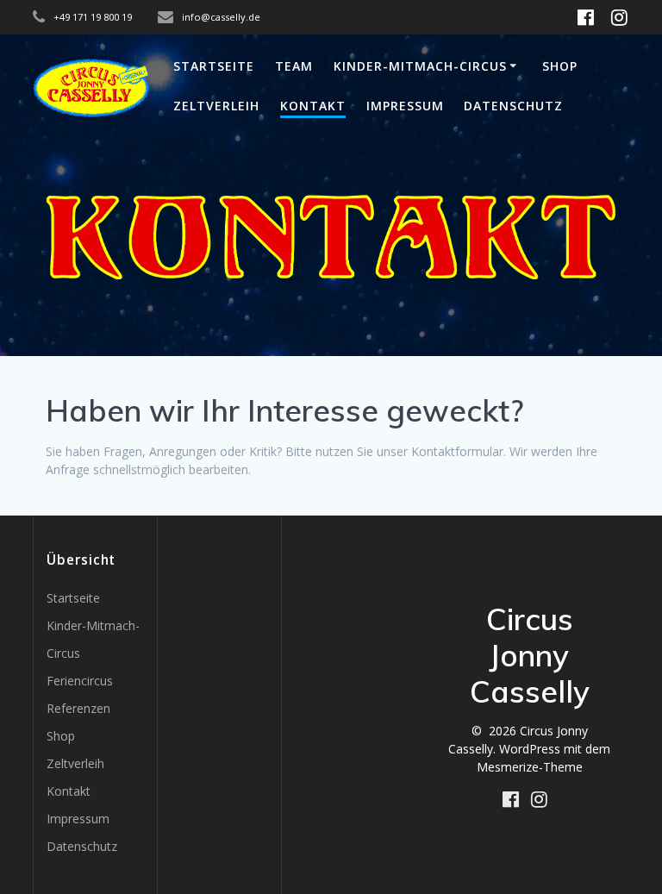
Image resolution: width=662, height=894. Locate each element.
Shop (560, 66)
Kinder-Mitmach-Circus (420, 66)
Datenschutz (513, 105)
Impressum (405, 105)
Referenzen (78, 708)
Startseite (213, 66)
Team (294, 66)
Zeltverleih (216, 105)
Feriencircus (80, 680)
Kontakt (313, 105)
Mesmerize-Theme (530, 767)
